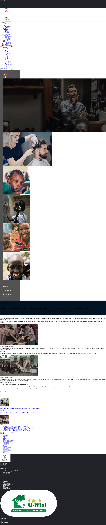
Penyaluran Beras (6, 443)
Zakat (4, 452)
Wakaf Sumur (6, 451)
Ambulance (5, 435)
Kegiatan (5, 438)
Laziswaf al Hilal (23, 318)
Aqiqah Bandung (3, 521)
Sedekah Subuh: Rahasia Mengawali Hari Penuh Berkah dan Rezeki (15, 429)
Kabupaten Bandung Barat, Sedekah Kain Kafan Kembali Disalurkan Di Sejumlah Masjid (18, 428)
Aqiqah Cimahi (3, 523)
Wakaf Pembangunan (7, 450)
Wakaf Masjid (6, 449)
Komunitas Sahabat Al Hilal (8, 440)
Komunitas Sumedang (7, 441)
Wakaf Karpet (6, 448)
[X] (2, 7)
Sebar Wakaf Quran (7, 447)
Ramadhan (5, 446)
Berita (5, 436)
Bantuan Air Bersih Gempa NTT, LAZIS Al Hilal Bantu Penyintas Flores (15, 426)
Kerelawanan (6, 439)
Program (5, 444)
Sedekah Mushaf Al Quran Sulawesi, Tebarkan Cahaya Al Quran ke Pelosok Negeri (17, 427)
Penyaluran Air (6, 442)
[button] (53, 68)
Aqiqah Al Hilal (3, 518)
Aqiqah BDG (2, 519)
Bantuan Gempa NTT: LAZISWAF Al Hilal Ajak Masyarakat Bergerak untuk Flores (17, 430)
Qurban (5, 445)
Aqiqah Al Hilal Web (4, 522)
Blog (4, 437)
